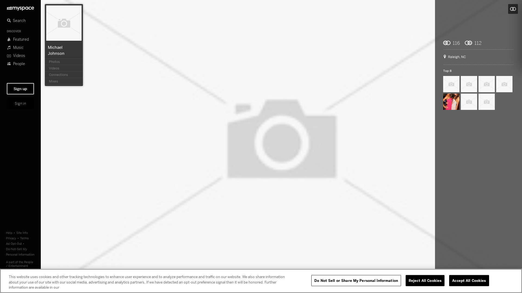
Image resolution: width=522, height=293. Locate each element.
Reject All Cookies (425, 280)
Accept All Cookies (469, 280)
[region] (261, 281)
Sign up (20, 88)
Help (9, 233)
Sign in (20, 103)
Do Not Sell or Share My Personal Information (356, 280)
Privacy (11, 238)
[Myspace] (20, 7)
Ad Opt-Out (14, 243)
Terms (24, 238)
